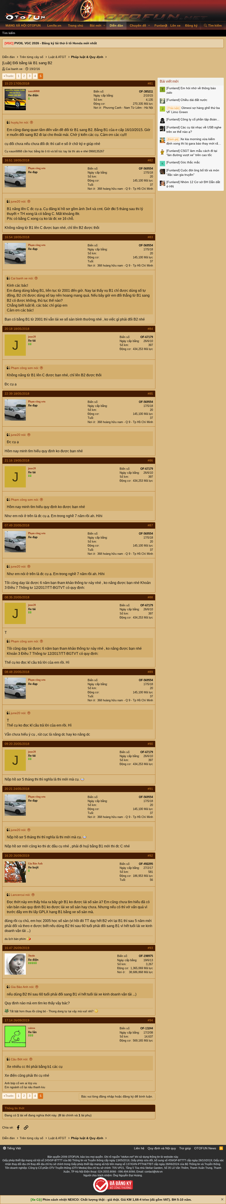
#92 (150, 855)
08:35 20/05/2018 (17, 597)
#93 (150, 948)
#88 (150, 597)
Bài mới (95, 25)
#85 (150, 393)
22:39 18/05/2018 (17, 393)
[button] (104, 26)
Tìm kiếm (8, 33)
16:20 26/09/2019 (17, 855)
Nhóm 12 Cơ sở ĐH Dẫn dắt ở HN (193, 184)
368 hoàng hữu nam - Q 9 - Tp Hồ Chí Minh (125, 188)
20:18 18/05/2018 (17, 328)
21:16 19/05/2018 (17, 460)
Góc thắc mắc (183, 162)
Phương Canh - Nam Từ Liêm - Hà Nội (128, 107)
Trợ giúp (185, 1148)
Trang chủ (75, 25)
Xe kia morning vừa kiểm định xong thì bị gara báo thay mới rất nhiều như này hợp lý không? (192, 141)
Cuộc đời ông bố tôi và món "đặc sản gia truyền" (192, 172)
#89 (150, 672)
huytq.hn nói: (20, 122)
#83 (150, 237)
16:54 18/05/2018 (17, 237)
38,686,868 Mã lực (141, 972)
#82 (150, 160)
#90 (150, 744)
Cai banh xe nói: (22, 278)
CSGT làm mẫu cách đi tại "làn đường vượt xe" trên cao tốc (191, 153)
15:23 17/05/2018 (17, 83)
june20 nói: (18, 201)
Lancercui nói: (20, 895)
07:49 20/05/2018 (17, 525)
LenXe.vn (54, 25)
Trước (9, 76)
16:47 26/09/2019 (17, 948)
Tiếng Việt (13, 1148)
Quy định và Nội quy (162, 1148)
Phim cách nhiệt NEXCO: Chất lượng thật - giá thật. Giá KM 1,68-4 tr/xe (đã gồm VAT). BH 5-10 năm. (117, 1199)
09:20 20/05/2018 (17, 744)
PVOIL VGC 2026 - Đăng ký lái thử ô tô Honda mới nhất (55, 43)
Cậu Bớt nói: (19, 1059)
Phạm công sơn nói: (25, 368)
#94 (150, 1020)
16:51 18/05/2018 (17, 160)
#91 (150, 788)
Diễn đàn (116, 25)
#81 (150, 83)
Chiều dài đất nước (186, 100)
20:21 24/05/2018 (17, 788)
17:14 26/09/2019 (17, 1020)
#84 (150, 328)
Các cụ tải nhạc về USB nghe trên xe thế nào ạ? (193, 129)
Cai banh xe (14, 69)
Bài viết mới (169, 81)
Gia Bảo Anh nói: (22, 987)
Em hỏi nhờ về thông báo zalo (191, 90)
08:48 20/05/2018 (17, 672)
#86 (150, 460)
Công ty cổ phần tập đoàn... (192, 119)
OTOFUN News (205, 1148)
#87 (150, 525)
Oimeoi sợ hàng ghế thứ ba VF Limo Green (193, 110)
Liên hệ (139, 1148)
